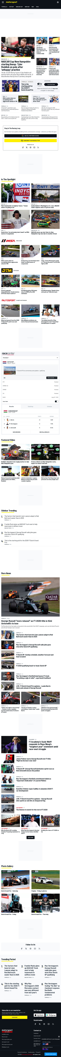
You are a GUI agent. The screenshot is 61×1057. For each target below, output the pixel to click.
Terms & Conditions (22, 1052)
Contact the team (38, 1038)
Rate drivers (16, 432)
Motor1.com (4, 1036)
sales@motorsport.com (39, 1041)
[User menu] (57, 2)
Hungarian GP (13, 411)
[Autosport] (8, 300)
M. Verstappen (13, 423)
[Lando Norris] (7, 420)
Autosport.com (5, 1042)
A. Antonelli (12, 427)
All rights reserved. (38, 1054)
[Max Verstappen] (7, 423)
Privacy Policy (39, 1052)
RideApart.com (5, 1047)
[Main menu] (3, 2)
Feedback (36, 1033)
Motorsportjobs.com (7, 1039)
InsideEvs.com (5, 1034)
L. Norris (11, 420)
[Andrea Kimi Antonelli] (7, 427)
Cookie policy (31, 1052)
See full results (44, 432)
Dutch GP (10, 362)
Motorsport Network (27, 1054)
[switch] (56, 401)
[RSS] (38, 147)
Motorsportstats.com (7, 1044)
